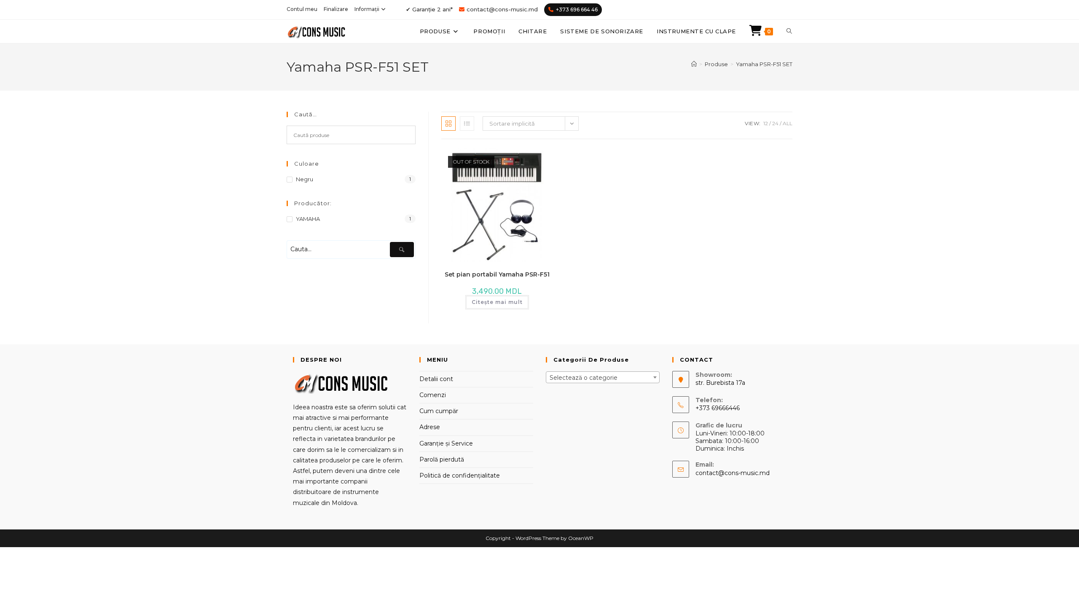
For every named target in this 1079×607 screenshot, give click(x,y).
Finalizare (336, 9)
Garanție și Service (446, 443)
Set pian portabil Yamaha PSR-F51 (497, 274)
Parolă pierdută (441, 459)
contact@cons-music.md (502, 9)
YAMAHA (308, 218)
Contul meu (302, 9)
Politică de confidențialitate (459, 475)
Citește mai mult (497, 302)
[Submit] (402, 249)
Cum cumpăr (438, 411)
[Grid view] (448, 123)
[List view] (467, 123)
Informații (366, 9)
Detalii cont (436, 379)
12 (765, 123)
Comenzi (432, 395)
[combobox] (603, 377)
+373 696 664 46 (577, 9)
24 (775, 123)
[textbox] (602, 378)
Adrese (429, 427)
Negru (304, 179)
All (787, 123)
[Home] (694, 64)
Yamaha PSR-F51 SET (764, 64)
